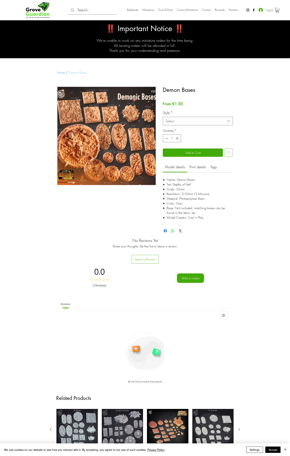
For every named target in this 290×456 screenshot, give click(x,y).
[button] (277, 10)
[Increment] (177, 138)
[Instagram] (248, 10)
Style (168, 112)
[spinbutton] (172, 138)
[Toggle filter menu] (223, 315)
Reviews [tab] (65, 304)
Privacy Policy (156, 450)
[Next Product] (239, 429)
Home (61, 72)
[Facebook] (254, 10)
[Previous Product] (50, 429)
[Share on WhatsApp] (172, 230)
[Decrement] (166, 138)
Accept (273, 450)
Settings (255, 450)
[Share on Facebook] (165, 230)
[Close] (285, 450)
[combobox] (198, 121)
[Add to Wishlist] (229, 153)
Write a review (190, 278)
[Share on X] (180, 230)
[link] (175, 166)
